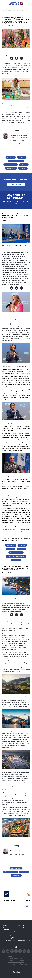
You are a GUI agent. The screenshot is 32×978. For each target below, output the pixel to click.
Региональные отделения (7, 928)
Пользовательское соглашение (16, 960)
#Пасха (23, 168)
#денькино (21, 549)
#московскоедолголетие (16, 161)
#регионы (23, 871)
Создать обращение (16, 184)
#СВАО (22, 157)
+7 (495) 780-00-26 (16, 938)
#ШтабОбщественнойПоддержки (16, 556)
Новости (21, 7)
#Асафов (22, 545)
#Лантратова (16, 560)
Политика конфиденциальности (16, 961)
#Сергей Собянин (16, 868)
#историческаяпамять (16, 552)
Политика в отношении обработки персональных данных (16, 963)
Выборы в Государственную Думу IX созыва (13, 529)
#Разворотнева (11, 545)
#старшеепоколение (10, 164)
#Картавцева (10, 157)
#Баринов (10, 549)
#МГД (23, 164)
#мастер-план (16, 875)
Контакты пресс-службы (9, 931)
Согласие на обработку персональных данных (16, 964)
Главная (4, 7)
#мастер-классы (11, 168)
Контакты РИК (21, 927)
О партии (5, 925)
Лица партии (20, 925)
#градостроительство (10, 871)
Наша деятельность (12, 7)
